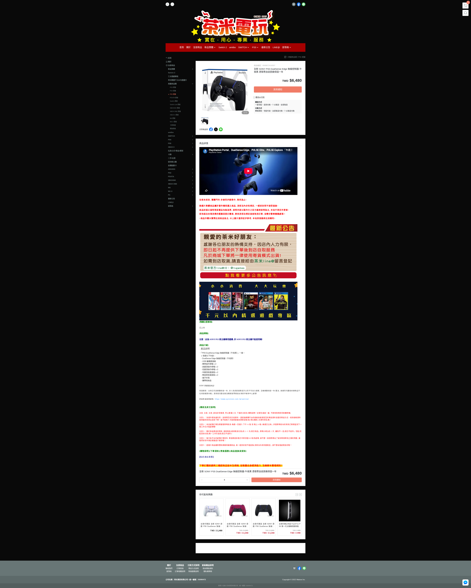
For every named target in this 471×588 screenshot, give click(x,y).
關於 (169, 565)
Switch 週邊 (174, 101)
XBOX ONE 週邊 (175, 111)
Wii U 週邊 (173, 122)
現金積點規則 (208, 568)
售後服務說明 (193, 571)
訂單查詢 (180, 568)
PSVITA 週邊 (174, 98)
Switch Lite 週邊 (175, 104)
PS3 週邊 (173, 87)
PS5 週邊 (173, 94)
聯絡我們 (169, 568)
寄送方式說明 (193, 568)
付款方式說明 (193, 565)
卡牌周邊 (173, 125)
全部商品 (180, 565)
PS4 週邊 (173, 91)
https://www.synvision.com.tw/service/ (232, 399)
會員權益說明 (208, 565)
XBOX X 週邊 (174, 115)
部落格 (169, 571)
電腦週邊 (173, 129)
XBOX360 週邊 (175, 108)
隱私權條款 (207, 571)
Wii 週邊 (172, 118)
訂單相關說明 (180, 571)
